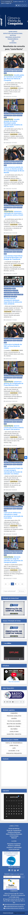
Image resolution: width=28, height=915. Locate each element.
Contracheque (14, 836)
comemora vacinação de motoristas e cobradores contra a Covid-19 (13, 214)
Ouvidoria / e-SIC (14, 750)
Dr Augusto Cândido (18, 294)
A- (25, 5)
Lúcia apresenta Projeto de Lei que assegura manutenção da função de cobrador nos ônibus (13, 471)
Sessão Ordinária (8, 71)
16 (15, 584)
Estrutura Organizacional (13, 33)
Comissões (14, 713)
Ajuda (14, 841)
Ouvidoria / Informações (14, 847)
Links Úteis (14, 826)
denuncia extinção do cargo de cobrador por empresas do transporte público (13, 559)
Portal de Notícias (14, 828)
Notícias (13, 35)
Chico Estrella (16, 292)
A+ (21, 5)
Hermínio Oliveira (8, 292)
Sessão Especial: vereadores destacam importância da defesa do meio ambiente (13, 301)
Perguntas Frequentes (14, 753)
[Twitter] (18, 870)
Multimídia (14, 729)
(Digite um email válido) (17, 874)
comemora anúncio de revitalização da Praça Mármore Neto (13, 383)
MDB (5, 73)
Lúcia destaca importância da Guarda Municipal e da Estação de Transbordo (13, 257)
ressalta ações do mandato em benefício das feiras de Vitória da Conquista (14, 77)
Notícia (14, 71)
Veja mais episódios (14, 681)
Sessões (14, 718)
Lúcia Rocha (19, 71)
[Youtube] (15, 870)
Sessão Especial (7, 288)
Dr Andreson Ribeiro (8, 294)
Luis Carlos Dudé (8, 290)
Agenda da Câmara (14, 726)
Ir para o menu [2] (18, 1)
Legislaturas (14, 731)
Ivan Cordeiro (7, 296)
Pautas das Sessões (14, 721)
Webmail (14, 838)
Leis (13, 41)
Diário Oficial (14, 745)
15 (12, 584)
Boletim (7, 874)
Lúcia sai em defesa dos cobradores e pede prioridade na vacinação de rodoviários (13, 515)
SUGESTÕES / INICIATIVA (14, 734)
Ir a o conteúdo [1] (7, 1)
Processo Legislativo (12, 37)
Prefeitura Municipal (14, 832)
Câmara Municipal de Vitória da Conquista (13, 69)
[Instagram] (12, 870)
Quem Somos (13, 31)
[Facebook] (10, 870)
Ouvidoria (12, 43)
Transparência (13, 39)
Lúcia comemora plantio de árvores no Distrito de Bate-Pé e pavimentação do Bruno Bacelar (14, 169)
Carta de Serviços (14, 849)
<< (5, 584)
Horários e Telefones (14, 845)
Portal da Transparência (14, 743)
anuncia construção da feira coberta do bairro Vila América (14, 427)
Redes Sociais (14, 867)
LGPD (14, 748)
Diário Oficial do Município (14, 834)
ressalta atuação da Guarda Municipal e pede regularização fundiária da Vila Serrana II (13, 122)
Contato (14, 891)
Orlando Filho (14, 296)
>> (22, 584)
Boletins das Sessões (14, 723)
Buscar (22, 591)
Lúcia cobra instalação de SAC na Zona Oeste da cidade (13, 346)
